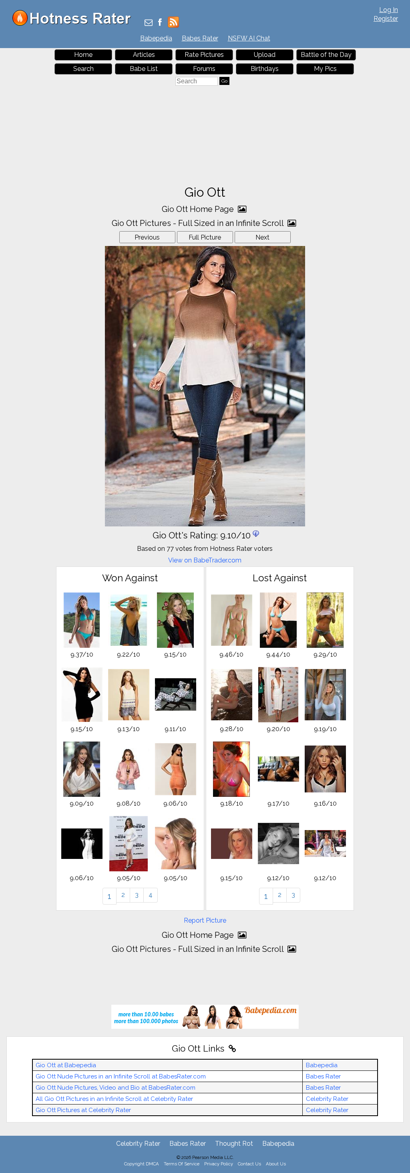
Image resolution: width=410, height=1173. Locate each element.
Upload (264, 54)
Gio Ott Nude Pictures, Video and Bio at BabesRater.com (115, 1087)
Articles (144, 54)
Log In (388, 10)
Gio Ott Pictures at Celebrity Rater (83, 1110)
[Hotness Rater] (74, 24)
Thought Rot (234, 1143)
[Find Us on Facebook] (160, 23)
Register (386, 18)
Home (83, 54)
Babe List (144, 69)
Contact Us (249, 1164)
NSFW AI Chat (249, 38)
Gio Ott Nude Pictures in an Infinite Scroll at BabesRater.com (121, 1076)
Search (83, 69)
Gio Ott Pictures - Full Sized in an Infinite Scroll (198, 223)
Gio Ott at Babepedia (66, 1065)
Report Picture (205, 920)
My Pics (325, 69)
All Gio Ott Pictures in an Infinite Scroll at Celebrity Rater (114, 1098)
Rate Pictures (204, 54)
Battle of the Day (326, 54)
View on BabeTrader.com (204, 560)
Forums (204, 69)
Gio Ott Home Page (199, 209)
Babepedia (156, 38)
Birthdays (265, 69)
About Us (276, 1164)
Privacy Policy (218, 1164)
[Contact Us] (149, 23)
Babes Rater (200, 38)
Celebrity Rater (327, 1098)
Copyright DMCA (141, 1164)
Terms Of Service (181, 1164)
